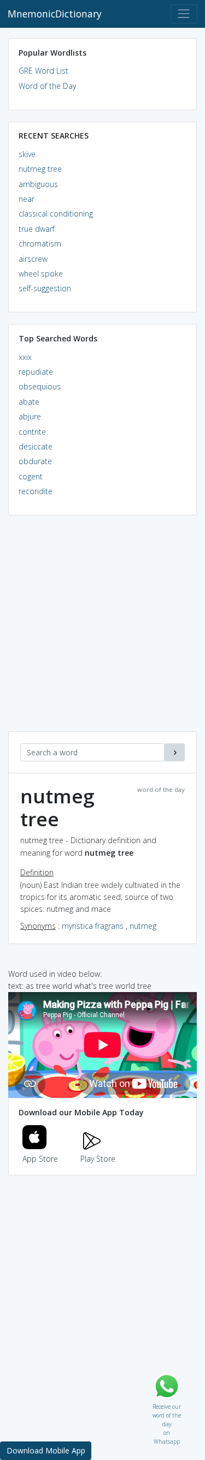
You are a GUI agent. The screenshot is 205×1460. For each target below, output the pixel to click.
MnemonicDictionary (55, 13)
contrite (32, 431)
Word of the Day (47, 86)
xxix (25, 357)
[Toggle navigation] (184, 13)
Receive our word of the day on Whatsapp (167, 1404)
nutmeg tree (40, 169)
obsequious (40, 386)
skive (27, 154)
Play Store (97, 1158)
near (26, 199)
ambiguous (38, 184)
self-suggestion (45, 288)
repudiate (36, 371)
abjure (30, 416)
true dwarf (37, 229)
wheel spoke (41, 273)
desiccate (35, 446)
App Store (40, 1158)
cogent (31, 476)
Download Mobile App (46, 1450)
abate (29, 401)
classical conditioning (56, 213)
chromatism (40, 243)
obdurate (35, 461)
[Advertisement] (102, 629)
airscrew (33, 259)
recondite (35, 491)
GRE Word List (43, 70)
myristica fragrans (93, 926)
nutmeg (143, 926)
